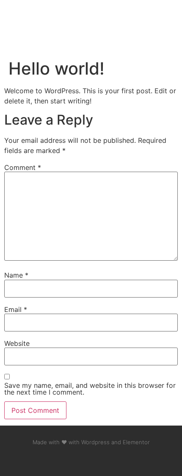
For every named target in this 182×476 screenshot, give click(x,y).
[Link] (117, 459)
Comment (22, 167)
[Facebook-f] (64, 459)
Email (15, 309)
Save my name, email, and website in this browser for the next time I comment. (90, 388)
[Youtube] (100, 459)
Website (17, 343)
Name (16, 275)
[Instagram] (82, 459)
